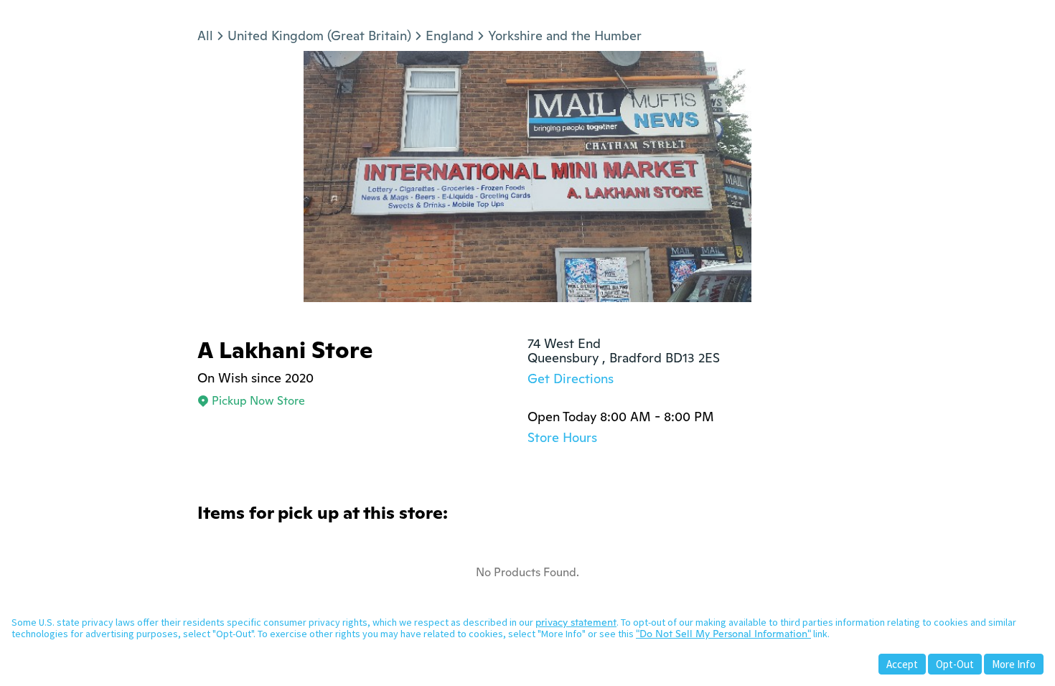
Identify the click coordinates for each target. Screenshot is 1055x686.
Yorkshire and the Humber (565, 35)
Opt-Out (955, 664)
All (205, 35)
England (450, 35)
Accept (902, 664)
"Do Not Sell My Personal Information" (723, 633)
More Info (1014, 664)
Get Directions (571, 378)
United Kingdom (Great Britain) (319, 35)
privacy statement (575, 622)
